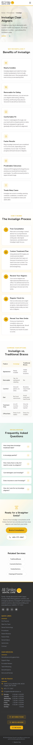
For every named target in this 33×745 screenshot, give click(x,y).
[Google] (3, 609)
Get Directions (18, 717)
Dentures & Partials (7, 673)
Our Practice (5, 621)
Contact (4, 646)
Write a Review (17, 722)
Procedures (10, 13)
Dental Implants (6, 670)
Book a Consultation (16, 530)
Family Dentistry (15, 569)
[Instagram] (7, 609)
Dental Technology (7, 627)
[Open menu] (30, 3)
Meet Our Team (6, 624)
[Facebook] (16, 609)
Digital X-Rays (5, 660)
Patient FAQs (5, 637)
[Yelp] (12, 609)
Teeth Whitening (6, 666)
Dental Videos (5, 640)
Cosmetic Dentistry (15, 564)
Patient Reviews (6, 633)
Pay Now (17, 727)
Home (3, 13)
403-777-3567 (18, 537)
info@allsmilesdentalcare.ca (12, 691)
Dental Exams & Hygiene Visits (10, 657)
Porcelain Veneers (6, 663)
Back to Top (17, 742)
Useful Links (4, 643)
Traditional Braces (15, 559)
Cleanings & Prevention (16, 574)
